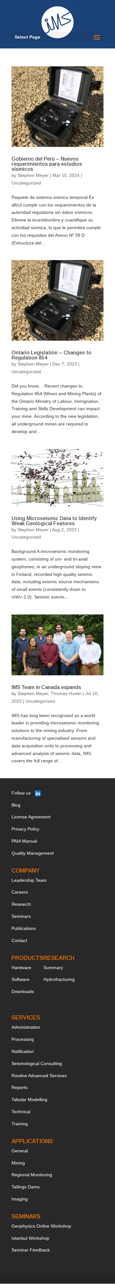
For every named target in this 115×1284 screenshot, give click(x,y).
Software (20, 979)
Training (20, 1123)
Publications (24, 928)
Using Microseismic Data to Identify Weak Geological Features (54, 521)
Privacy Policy (25, 828)
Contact (19, 940)
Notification (23, 1051)
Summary (53, 967)
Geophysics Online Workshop (41, 1226)
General (20, 1150)
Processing (23, 1039)
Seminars (21, 916)
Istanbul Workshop (30, 1238)
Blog (16, 805)
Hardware (21, 967)
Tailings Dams (26, 1186)
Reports (19, 1087)
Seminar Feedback (31, 1249)
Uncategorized (26, 182)
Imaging (20, 1198)
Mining (18, 1162)
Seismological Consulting (37, 1063)
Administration (26, 1027)
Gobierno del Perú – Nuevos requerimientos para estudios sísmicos (47, 164)
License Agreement (31, 816)
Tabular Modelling (29, 1099)
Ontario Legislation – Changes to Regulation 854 (51, 355)
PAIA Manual (24, 841)
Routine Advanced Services (39, 1075)
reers (22, 892)
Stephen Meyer (33, 175)
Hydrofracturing (59, 979)
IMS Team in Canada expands (46, 687)
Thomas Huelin (66, 693)
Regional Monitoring (32, 1174)
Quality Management (33, 853)
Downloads (23, 991)
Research (21, 904)
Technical (21, 1111)
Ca (14, 892)
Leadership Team (29, 880)
